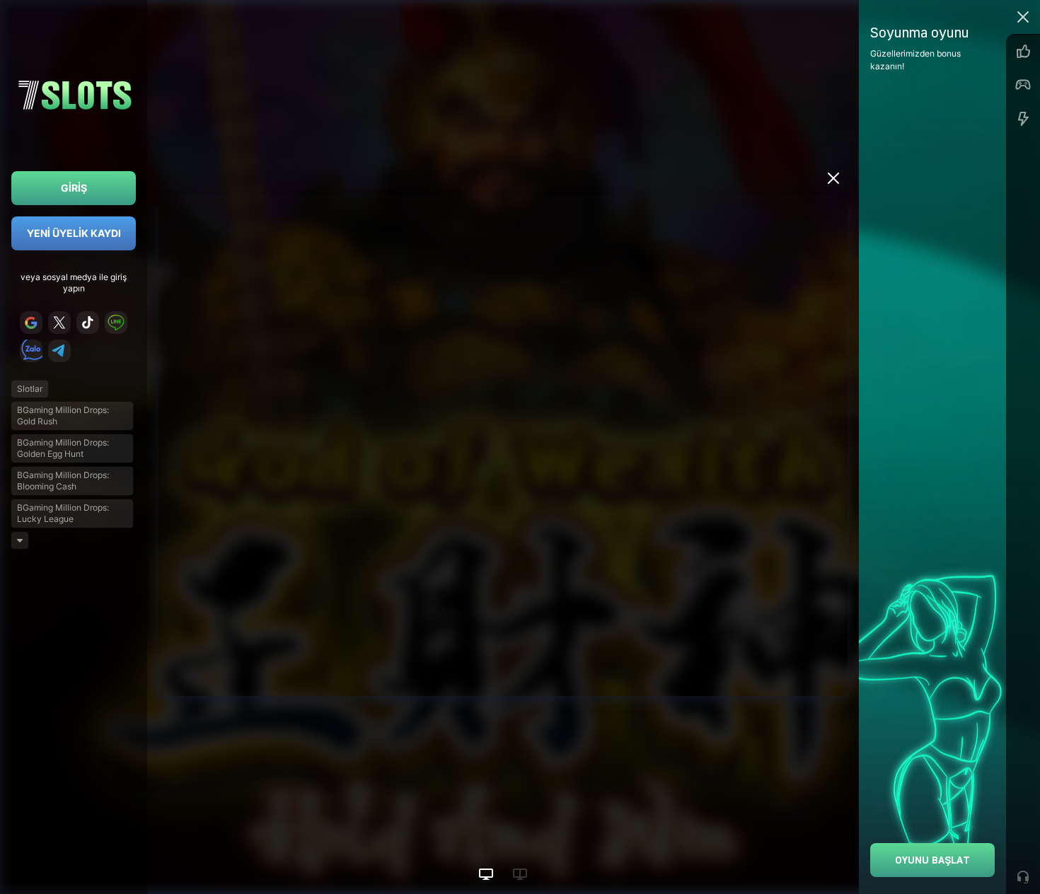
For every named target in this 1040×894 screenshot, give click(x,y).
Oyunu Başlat (932, 860)
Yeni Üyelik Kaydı (74, 233)
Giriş (74, 188)
